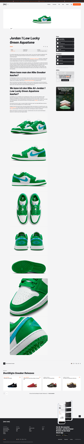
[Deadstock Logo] (4, 4)
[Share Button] (43, 46)
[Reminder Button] (45, 46)
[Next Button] (7, 393)
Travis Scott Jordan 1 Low (34, 58)
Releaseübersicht (13, 107)
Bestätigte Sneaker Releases (18, 372)
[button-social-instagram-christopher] (71, 363)
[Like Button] (47, 46)
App (11, 108)
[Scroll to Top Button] (80, 416)
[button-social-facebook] (75, 363)
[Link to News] (7, 4)
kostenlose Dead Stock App (29, 80)
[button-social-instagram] (73, 363)
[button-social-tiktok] (78, 363)
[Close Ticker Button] (80, 1)
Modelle (36, 100)
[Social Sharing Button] (4, 363)
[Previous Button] (4, 393)
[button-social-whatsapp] (76, 363)
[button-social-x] (80, 363)
